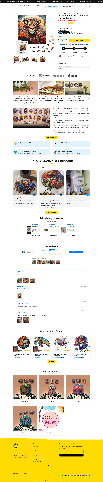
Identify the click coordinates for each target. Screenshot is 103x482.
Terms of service (58, 480)
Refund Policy (36, 457)
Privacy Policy (36, 459)
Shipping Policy (36, 455)
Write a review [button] (76, 252)
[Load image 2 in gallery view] (26, 60)
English (26, 476)
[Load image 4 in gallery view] (43, 60)
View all (51, 361)
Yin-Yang (24, 401)
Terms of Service (37, 461)
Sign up (71, 455)
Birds (77, 401)
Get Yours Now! (51, 137)
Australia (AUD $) (17, 476)
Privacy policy (51, 480)
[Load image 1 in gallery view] (17, 60)
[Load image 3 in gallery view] (34, 60)
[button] (72, 7)
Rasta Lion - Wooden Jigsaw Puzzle (80, 355)
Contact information (66, 480)
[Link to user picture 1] (19, 280)
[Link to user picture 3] (32, 280)
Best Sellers (51, 433)
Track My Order (36, 446)
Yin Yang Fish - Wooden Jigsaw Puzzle (21, 355)
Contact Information (37, 453)
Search (34, 450)
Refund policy (45, 480)
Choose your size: (62, 30)
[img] (51, 220)
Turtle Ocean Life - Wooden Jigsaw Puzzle (60, 355)
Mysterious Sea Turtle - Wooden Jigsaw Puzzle (41, 355)
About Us (35, 448)
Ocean (24, 433)
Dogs (50, 401)
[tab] (73, 60)
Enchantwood (38, 480)
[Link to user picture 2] (26, 280)
